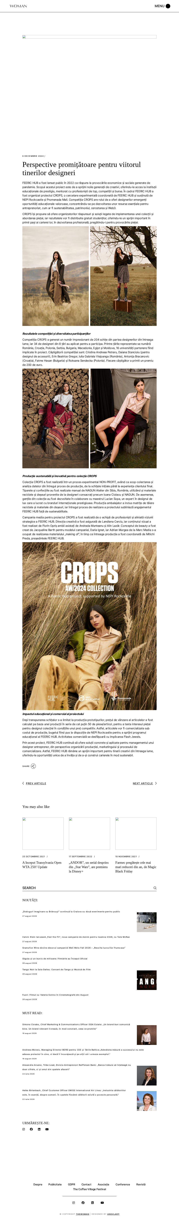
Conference (123, 1184)
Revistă (141, 1184)
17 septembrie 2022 (80, 857)
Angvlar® (113, 1214)
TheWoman (82, 1214)
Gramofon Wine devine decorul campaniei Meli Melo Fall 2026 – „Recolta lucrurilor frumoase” (73, 948)
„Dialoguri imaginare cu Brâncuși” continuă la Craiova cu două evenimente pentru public (71, 911)
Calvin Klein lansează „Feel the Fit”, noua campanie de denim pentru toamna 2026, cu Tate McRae (76, 937)
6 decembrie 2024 (33, 156)
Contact (86, 1184)
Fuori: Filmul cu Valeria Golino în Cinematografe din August (55, 995)
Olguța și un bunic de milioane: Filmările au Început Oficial (54, 958)
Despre (37, 1184)
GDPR (71, 1184)
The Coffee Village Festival (89, 1189)
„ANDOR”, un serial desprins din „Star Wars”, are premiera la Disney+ (89, 867)
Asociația (103, 1184)
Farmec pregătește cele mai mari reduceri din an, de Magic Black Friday (135, 867)
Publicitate (55, 1184)
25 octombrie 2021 (33, 857)
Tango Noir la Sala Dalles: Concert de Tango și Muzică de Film (56, 969)
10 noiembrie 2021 (126, 857)
